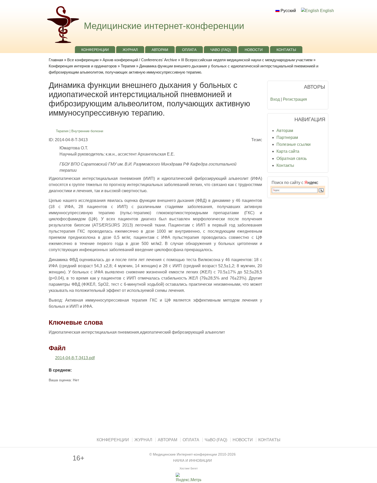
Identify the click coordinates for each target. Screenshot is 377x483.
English (326, 10)
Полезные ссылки (293, 144)
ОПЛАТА (189, 50)
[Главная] (62, 43)
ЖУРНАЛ (130, 50)
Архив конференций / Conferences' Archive (140, 60)
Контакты (285, 165)
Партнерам (287, 137)
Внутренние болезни (87, 131)
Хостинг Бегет (189, 468)
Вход (275, 99)
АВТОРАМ (160, 50)
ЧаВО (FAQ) (220, 50)
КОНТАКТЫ (286, 50)
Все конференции (82, 60)
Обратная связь (291, 158)
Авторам (284, 130)
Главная (56, 60)
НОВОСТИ (254, 50)
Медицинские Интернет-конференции (185, 454)
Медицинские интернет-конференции (164, 25)
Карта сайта (287, 151)
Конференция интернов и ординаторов (83, 66)
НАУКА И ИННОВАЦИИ (192, 461)
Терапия (128, 66)
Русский (288, 10)
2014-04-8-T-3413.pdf (75, 358)
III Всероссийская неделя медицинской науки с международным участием (246, 60)
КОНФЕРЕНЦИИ (95, 50)
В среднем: (60, 370)
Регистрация (295, 99)
